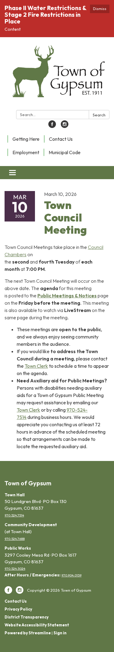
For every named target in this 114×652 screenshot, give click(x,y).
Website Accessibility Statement (37, 624)
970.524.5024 (15, 568)
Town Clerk (36, 366)
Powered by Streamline (28, 632)
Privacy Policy (18, 609)
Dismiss (99, 8)
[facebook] (52, 126)
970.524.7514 (14, 515)
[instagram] (64, 126)
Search (99, 114)
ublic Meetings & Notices (68, 295)
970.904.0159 (71, 575)
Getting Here (26, 139)
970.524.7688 (15, 539)
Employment (25, 152)
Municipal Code (65, 152)
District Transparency (27, 617)
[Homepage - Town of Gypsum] (57, 75)
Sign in (60, 632)
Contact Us (61, 139)
